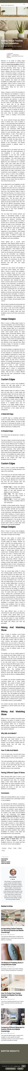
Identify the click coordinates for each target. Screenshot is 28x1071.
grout (4, 850)
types (15, 848)
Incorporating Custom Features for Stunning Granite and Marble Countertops (12, 930)
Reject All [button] (20, 1068)
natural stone (13, 100)
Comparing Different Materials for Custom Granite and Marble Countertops (12, 1029)
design (10, 848)
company (4, 848)
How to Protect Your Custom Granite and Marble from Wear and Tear (11, 995)
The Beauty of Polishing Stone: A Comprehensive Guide (12, 963)
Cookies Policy (16, 1066)
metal (20, 848)
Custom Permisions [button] (10, 1068)
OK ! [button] (23, 1066)
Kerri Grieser (4, 46)
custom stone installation (13, 64)
